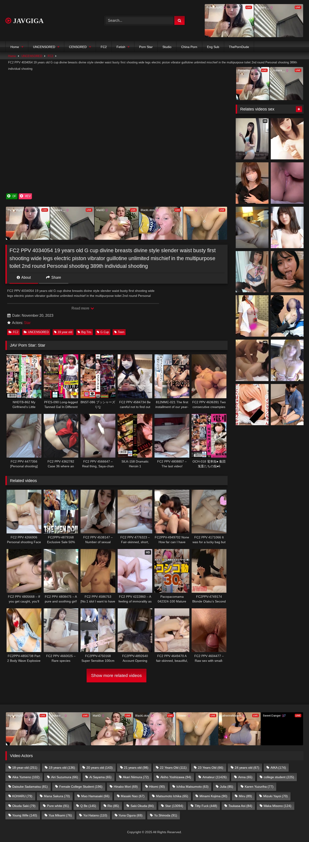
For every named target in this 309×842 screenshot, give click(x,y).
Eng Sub (213, 47)
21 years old (136, 767)
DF (14, 196)
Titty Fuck (206, 806)
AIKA (278, 767)
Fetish (120, 47)
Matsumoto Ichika (172, 796)
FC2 (104, 47)
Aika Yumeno (26, 777)
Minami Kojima (213, 796)
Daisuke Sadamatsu (30, 786)
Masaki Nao (133, 796)
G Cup (104, 332)
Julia (226, 786)
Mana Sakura (57, 796)
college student (279, 777)
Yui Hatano (95, 815)
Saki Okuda (142, 806)
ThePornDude (239, 47)
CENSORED (78, 47)
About (26, 277)
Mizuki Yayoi (275, 796)
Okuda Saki (24, 806)
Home (14, 47)
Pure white (58, 806)
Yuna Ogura (131, 815)
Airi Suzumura (64, 777)
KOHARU (22, 796)
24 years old (247, 767)
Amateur (214, 777)
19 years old (62, 767)
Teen (121, 332)
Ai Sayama (100, 777)
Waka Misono (277, 806)
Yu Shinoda (165, 815)
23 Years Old (210, 767)
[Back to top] (295, 828)
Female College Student (80, 786)
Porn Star (146, 47)
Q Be (88, 806)
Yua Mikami (60, 815)
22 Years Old (173, 767)
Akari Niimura (136, 777)
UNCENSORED (44, 47)
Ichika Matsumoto (192, 786)
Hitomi (157, 786)
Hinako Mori (126, 786)
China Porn (189, 47)
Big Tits (86, 332)
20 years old (99, 767)
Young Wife (24, 815)
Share (55, 277)
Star (27, 323)
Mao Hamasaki (95, 796)
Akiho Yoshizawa (175, 777)
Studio (166, 47)
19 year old (65, 332)
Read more (80, 308)
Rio (113, 806)
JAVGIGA (27, 20)
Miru (245, 796)
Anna (245, 777)
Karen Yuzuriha (259, 786)
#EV (27, 196)
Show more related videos (116, 675)
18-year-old (24, 767)
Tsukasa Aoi (240, 806)
